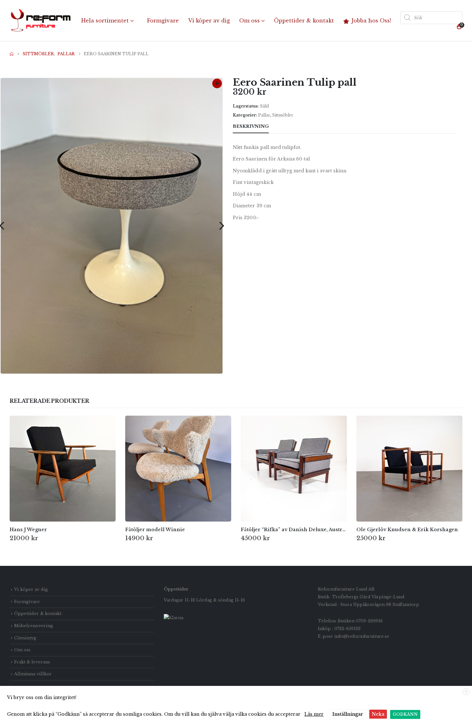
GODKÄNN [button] (405, 714)
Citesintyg (25, 637)
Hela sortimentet (105, 20)
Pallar (264, 115)
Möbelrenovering (33, 625)
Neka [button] (378, 714)
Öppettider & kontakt (304, 20)
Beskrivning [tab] (251, 126)
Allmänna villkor (33, 673)
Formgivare (163, 20)
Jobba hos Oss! (371, 20)
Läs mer (314, 714)
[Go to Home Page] (11, 54)
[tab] (280, 126)
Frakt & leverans (32, 662)
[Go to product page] (63, 469)
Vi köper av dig (209, 20)
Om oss (249, 20)
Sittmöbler (282, 115)
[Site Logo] (41, 20)
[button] (221, 225)
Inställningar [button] (347, 714)
